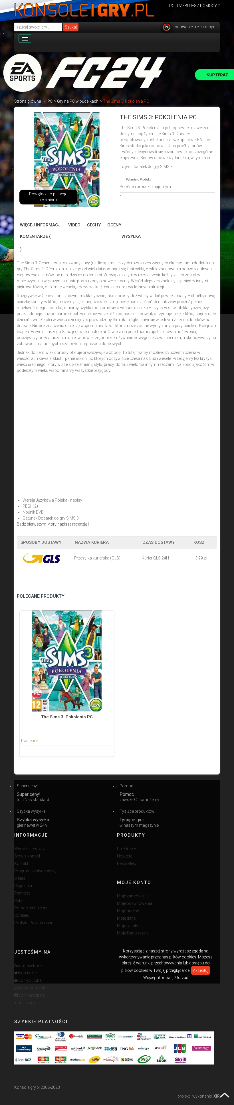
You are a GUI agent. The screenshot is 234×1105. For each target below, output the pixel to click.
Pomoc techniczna (31, 908)
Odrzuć (181, 977)
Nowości (125, 856)
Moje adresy (128, 911)
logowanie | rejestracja (194, 27)
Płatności (22, 893)
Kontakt (21, 863)
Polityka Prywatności (33, 923)
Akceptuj (200, 970)
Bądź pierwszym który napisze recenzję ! (53, 524)
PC (50, 101)
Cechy (94, 225)
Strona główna (27, 101)
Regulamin (23, 885)
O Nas (19, 878)
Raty (18, 900)
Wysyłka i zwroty (29, 848)
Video (74, 225)
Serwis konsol (27, 856)
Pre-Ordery (126, 848)
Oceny (114, 225)
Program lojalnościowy (35, 871)
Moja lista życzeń (132, 933)
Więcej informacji (41, 225)
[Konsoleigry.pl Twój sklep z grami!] (84, 10)
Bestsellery (126, 863)
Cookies (21, 915)
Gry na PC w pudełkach (77, 101)
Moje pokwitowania (134, 903)
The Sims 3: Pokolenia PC (67, 716)
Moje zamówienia (133, 896)
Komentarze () (35, 243)
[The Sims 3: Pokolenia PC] (67, 660)
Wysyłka (131, 236)
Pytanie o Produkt (138, 179)
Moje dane (126, 918)
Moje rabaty (127, 925)
